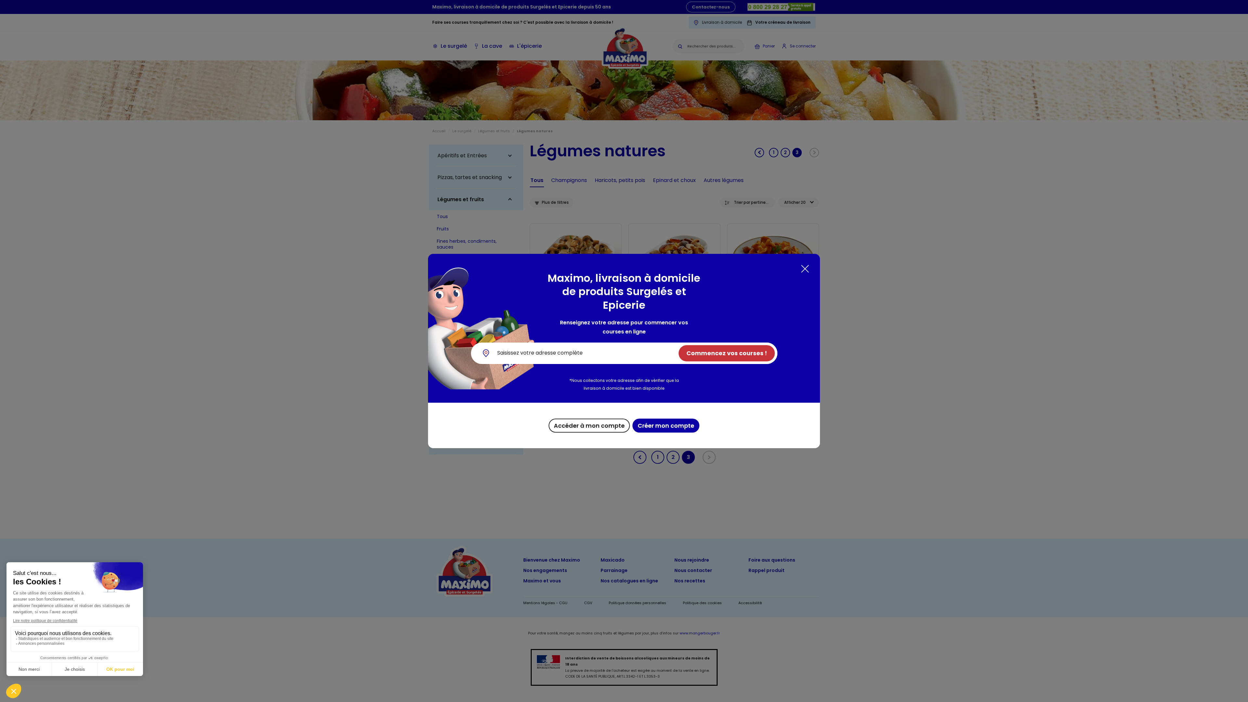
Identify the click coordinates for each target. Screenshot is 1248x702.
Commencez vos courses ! (726, 353)
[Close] (805, 269)
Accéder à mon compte (589, 426)
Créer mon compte (666, 426)
